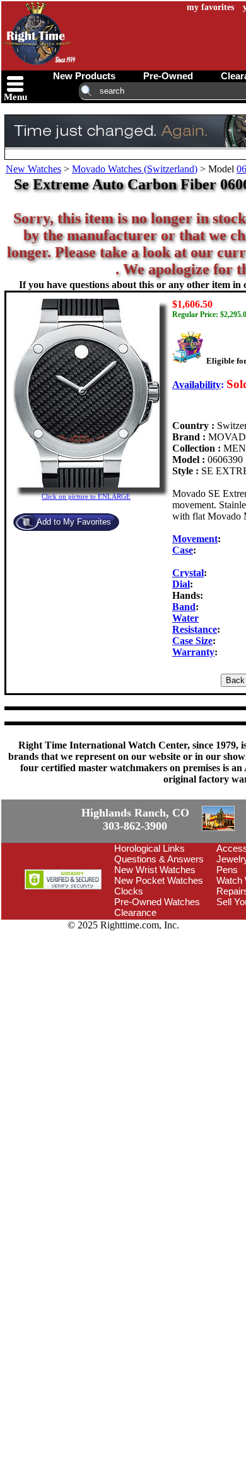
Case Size (192, 640)
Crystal (188, 572)
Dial (181, 584)
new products (84, 75)
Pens (227, 941)
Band (184, 606)
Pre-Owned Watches (157, 973)
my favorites (210, 7)
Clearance (135, 984)
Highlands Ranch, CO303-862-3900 (47, 855)
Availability (196, 384)
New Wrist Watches (155, 941)
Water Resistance (194, 624)
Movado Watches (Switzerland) (134, 169)
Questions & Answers (159, 930)
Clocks (128, 962)
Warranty (193, 652)
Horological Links (149, 920)
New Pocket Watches (158, 952)
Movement (195, 538)
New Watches (33, 169)
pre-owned (168, 75)
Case (182, 550)
